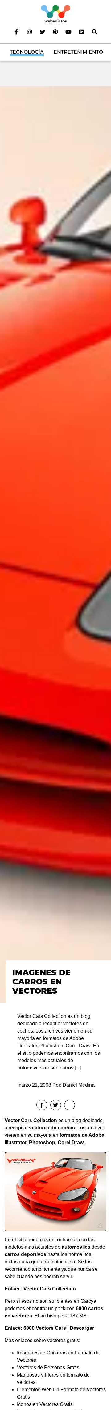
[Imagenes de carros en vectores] (55, 544)
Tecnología (27, 52)
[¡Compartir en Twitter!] (55, 1105)
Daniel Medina (79, 1085)
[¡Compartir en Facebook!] (41, 1105)
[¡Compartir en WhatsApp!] (69, 1105)
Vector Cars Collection (31, 1120)
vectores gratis (63, 1340)
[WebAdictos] (55, 13)
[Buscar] (95, 31)
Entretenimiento (78, 52)
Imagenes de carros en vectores (41, 981)
